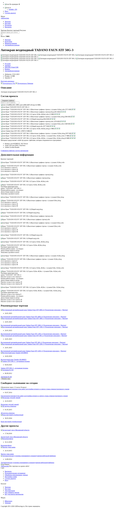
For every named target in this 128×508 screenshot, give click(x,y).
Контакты (8, 27)
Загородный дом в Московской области (14, 437)
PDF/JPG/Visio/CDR (11, 67)
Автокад (8, 65)
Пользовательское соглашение (15, 473)
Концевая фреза (6, 445)
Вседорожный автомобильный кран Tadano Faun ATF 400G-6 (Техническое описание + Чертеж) (33, 317)
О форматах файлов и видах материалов (14, 150)
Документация (10, 491)
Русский (7, 64)
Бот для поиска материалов (14, 494)
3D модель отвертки (8, 413)
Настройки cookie (11, 477)
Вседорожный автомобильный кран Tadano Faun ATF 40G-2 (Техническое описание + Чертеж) (33, 342)
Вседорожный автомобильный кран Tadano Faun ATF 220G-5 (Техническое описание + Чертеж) (33, 351)
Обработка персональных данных (16, 475)
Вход (6, 11)
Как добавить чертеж (12, 492)
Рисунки (8, 23)
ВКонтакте (8, 501)
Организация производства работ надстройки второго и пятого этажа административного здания (34, 396)
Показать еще (6, 378)
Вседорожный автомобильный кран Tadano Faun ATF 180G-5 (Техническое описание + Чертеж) (33, 325)
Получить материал (7, 81)
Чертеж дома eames (7, 454)
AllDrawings (5, 18)
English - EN (13, 9)
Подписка (8, 25)
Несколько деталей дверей (10, 404)
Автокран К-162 (6, 377)
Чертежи (8, 21)
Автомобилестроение (12, 45)
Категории (8, 41)
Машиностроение (11, 43)
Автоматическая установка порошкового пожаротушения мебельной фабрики (27, 462)
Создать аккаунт (10, 13)
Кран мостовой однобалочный (11, 421)
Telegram (8, 503)
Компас (7, 69)
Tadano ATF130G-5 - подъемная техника (14, 368)
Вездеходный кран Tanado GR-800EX (13, 359)
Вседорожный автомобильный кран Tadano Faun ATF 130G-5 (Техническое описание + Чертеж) (33, 334)
